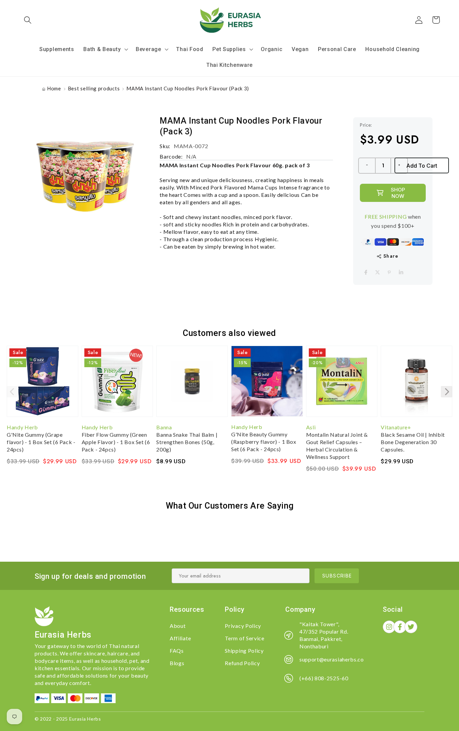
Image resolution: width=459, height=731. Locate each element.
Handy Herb (22, 427)
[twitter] (377, 272)
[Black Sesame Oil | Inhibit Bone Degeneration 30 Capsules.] (416, 385)
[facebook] (366, 272)
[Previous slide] (12, 391)
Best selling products (94, 88)
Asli (311, 427)
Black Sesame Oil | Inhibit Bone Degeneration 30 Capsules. (413, 442)
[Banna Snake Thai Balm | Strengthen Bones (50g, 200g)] (192, 385)
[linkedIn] (401, 272)
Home (54, 88)
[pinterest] (389, 272)
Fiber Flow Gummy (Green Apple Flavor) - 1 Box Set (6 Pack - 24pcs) (116, 442)
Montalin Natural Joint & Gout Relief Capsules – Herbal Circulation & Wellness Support (337, 445)
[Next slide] (446, 391)
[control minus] (366, 166)
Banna (164, 427)
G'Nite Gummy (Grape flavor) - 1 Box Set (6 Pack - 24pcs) (41, 442)
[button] (28, 20)
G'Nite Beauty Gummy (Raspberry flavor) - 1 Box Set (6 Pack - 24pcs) (263, 441)
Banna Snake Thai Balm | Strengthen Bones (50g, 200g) (186, 442)
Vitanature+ (396, 427)
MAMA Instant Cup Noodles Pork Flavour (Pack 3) (187, 88)
